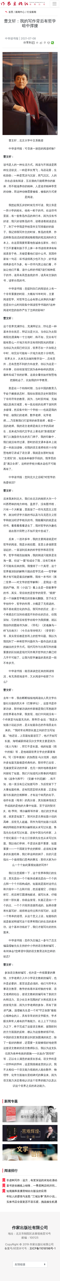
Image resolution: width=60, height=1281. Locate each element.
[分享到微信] (52, 42)
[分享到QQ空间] (37, 42)
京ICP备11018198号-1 (43, 1248)
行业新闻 (31, 11)
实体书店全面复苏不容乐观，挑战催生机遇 (31, 1201)
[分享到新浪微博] (41, 42)
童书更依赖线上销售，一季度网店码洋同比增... (31, 1186)
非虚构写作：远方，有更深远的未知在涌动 (31, 1180)
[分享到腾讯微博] (45, 42)
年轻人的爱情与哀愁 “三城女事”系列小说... (31, 1196)
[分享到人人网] (48, 42)
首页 (10, 11)
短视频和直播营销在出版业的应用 (26, 1191)
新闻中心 (20, 11)
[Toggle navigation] (54, 3)
